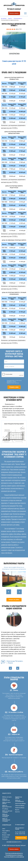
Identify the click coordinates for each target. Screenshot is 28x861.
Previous (8, 591)
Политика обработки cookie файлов (14, 856)
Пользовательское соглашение (14, 855)
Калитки (17, 811)
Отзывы (4, 832)
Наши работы (6, 830)
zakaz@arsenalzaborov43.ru (14, 842)
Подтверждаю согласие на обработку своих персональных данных (14, 382)
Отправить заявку (14, 387)
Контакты (5, 839)
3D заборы (5, 808)
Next (19, 591)
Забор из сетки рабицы (6, 803)
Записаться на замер (21, 837)
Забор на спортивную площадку (5, 815)
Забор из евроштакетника (6, 806)
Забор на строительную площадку (6, 820)
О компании (5, 837)
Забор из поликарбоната (19, 801)
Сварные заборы (19, 805)
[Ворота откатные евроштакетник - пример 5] (14, 40)
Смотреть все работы (14, 599)
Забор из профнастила (6, 799)
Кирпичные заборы (20, 803)
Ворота (17, 809)
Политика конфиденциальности (14, 853)
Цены (3, 828)
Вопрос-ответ (6, 834)
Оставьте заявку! (14, 9)
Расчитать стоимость (14, 13)
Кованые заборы (19, 807)
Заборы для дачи (7, 797)
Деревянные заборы (18, 797)
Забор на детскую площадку (7, 811)
